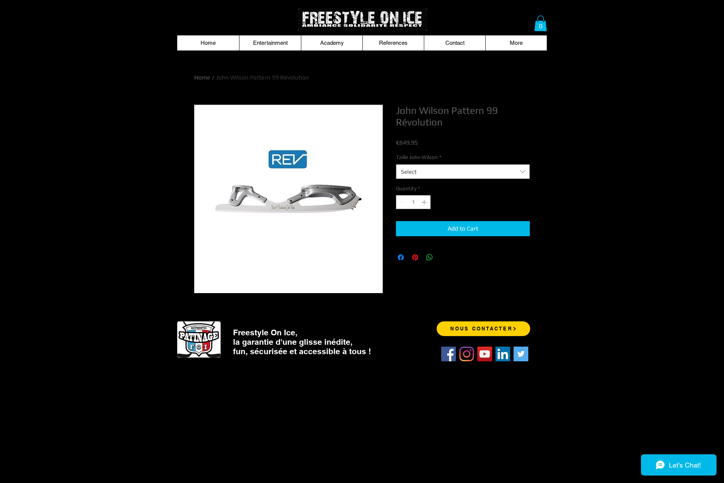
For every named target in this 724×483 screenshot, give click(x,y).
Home (202, 77)
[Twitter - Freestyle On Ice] (521, 354)
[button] (540, 23)
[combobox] (463, 171)
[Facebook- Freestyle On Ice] (448, 354)
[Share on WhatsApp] (429, 257)
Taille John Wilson (419, 157)
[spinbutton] (413, 202)
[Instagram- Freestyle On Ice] (466, 354)
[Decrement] (401, 202)
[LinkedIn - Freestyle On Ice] (502, 354)
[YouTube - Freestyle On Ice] (484, 354)
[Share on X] (443, 257)
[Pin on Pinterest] (415, 257)
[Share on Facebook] (400, 257)
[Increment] (424, 202)
